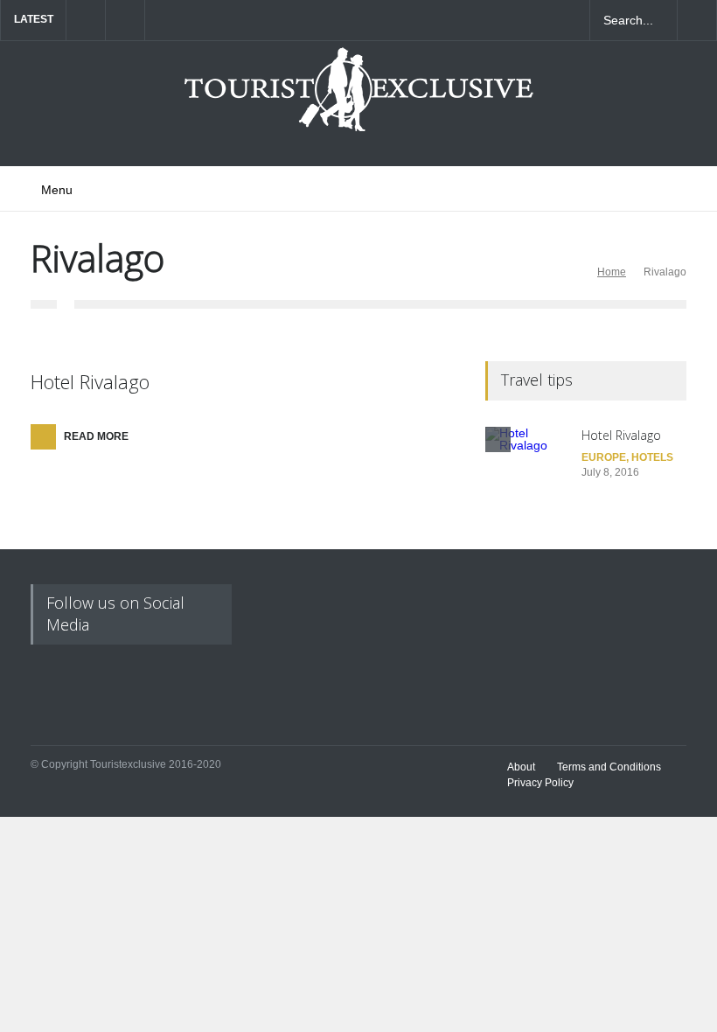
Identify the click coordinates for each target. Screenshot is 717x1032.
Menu (57, 190)
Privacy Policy (540, 783)
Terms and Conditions (609, 767)
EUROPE (603, 457)
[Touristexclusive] (358, 98)
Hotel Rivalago (90, 381)
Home (611, 272)
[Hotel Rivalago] (529, 470)
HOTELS (652, 457)
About (521, 767)
